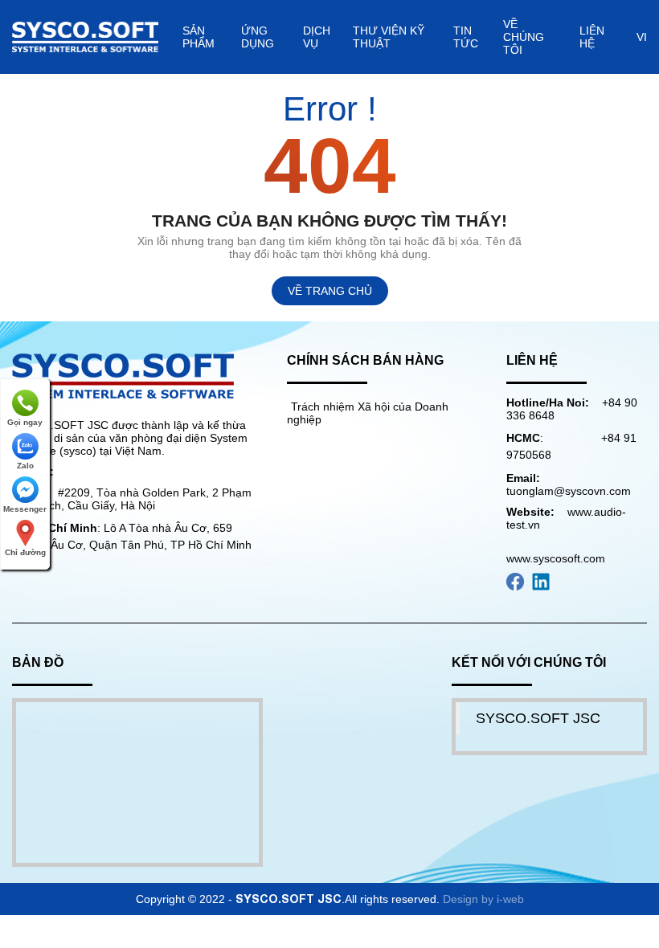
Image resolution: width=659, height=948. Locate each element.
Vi (641, 37)
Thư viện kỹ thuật (388, 37)
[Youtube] (515, 580)
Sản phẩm (198, 37)
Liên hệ (591, 37)
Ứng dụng (257, 37)
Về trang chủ (330, 290)
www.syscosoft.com (555, 558)
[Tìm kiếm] (626, 36)
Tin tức (465, 37)
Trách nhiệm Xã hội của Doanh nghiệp (367, 413)
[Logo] (123, 375)
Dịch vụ (316, 37)
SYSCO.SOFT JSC (538, 718)
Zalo (25, 465)
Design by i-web (483, 899)
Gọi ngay (25, 422)
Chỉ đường (25, 552)
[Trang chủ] (85, 36)
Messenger (25, 509)
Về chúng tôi (523, 37)
